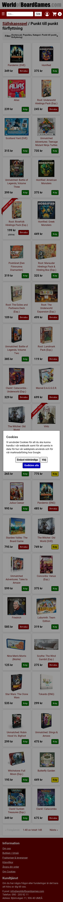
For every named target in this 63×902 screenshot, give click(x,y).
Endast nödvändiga (27, 459)
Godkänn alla (31, 465)
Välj (44, 459)
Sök (38, 14)
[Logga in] (47, 14)
